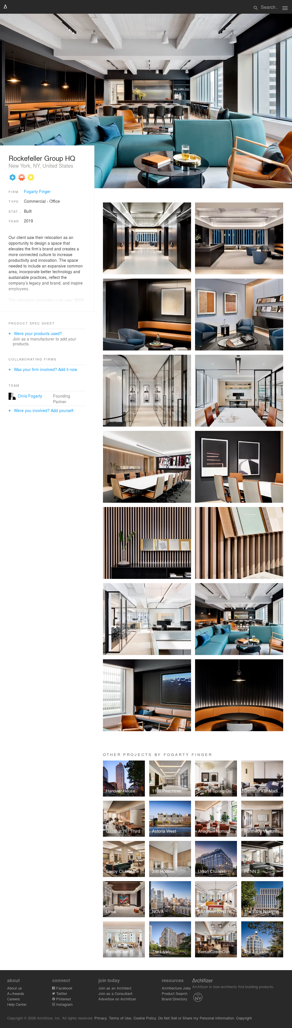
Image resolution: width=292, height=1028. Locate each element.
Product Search (174, 993)
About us (14, 988)
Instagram (64, 1004)
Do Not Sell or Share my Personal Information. (196, 1018)
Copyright (244, 1018)
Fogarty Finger (37, 191)
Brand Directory (174, 998)
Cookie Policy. (145, 1018)
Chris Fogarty (30, 396)
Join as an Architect (114, 988)
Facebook (63, 988)
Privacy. (101, 1018)
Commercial (35, 201)
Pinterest (63, 998)
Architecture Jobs (176, 988)
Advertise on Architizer (117, 998)
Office (54, 201)
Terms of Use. (120, 1018)
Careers (13, 998)
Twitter (61, 993)
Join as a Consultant (115, 993)
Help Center (17, 1004)
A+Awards (15, 993)
